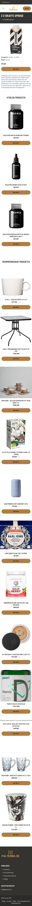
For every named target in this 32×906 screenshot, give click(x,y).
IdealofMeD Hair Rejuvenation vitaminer (16, 135)
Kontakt (9, 901)
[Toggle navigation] (3, 8)
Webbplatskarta (16, 903)
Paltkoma (7, 869)
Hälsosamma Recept (10, 876)
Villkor (14, 901)
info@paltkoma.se (6, 2)
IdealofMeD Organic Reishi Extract (16, 185)
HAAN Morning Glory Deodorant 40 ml (16, 504)
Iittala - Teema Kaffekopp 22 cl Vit (16, 299)
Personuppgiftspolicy (24, 901)
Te (14, 57)
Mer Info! (16, 69)
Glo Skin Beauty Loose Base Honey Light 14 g (16, 654)
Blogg (6, 879)
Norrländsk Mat (8, 872)
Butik (27, 8)
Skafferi (11, 57)
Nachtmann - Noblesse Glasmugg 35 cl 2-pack (16, 775)
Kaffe (17, 57)
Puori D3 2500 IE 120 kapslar (16, 704)
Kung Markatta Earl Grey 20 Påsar (16, 553)
